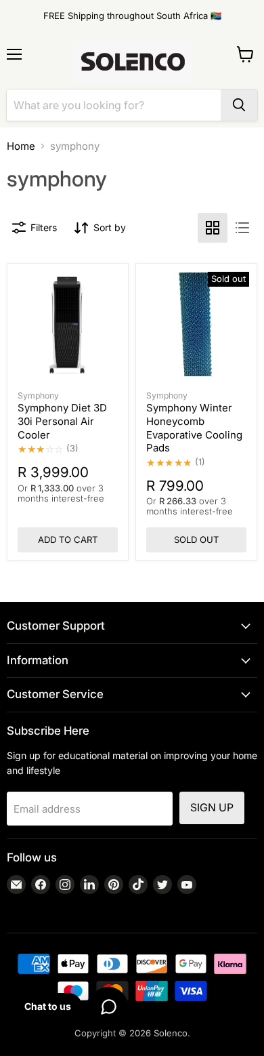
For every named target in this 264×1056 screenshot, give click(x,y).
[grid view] (212, 228)
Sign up (212, 807)
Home (21, 146)
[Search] (239, 105)
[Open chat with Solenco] (108, 1006)
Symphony (38, 395)
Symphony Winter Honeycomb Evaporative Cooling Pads (194, 427)
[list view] (242, 228)
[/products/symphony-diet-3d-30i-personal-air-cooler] (67, 325)
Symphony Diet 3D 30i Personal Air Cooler (62, 421)
